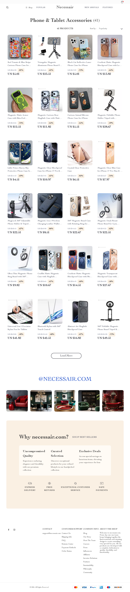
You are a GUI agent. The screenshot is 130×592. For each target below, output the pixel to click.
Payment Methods (69, 548)
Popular (40, 8)
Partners (86, 562)
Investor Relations (90, 558)
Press (85, 548)
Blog (85, 533)
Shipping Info (67, 537)
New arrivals (92, 8)
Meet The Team (89, 540)
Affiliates (86, 555)
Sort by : (93, 29)
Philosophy (87, 569)
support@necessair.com (52, 533)
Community (87, 572)
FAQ (64, 540)
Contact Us (66, 533)
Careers (86, 544)
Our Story (87, 537)
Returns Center (67, 544)
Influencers (87, 551)
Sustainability (88, 565)
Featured (108, 8)
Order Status (67, 551)
